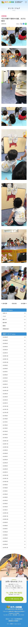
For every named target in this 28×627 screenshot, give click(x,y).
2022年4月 (5, 393)
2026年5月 (5, 340)
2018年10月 (5, 519)
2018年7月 (5, 528)
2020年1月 (5, 472)
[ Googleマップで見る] (14, 613)
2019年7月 (5, 491)
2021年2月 (5, 437)
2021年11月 (5, 409)
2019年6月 (5, 494)
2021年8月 (5, 418)
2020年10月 (5, 447)
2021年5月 (5, 428)
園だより (5, 319)
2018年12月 (5, 513)
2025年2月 (5, 381)
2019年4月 (5, 500)
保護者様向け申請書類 (13, 620)
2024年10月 (5, 390)
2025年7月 (5, 371)
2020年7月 (5, 456)
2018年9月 (5, 522)
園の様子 (4, 16)
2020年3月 (5, 466)
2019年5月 (5, 497)
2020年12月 (5, 440)
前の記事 (5, 303)
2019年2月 (5, 506)
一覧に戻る (14, 303)
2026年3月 (5, 346)
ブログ (4, 316)
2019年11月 (5, 478)
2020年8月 (5, 453)
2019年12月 (5, 475)
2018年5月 (5, 535)
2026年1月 (5, 353)
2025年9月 (5, 365)
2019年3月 (5, 503)
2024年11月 (5, 387)
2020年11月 (5, 444)
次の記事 (23, 303)
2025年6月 (5, 375)
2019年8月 (5, 488)
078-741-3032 (16, 593)
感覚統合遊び (6, 329)
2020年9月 (5, 450)
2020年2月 (5, 469)
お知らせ (5, 313)
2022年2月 (5, 400)
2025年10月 (5, 362)
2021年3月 (5, 434)
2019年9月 (5, 484)
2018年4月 (5, 538)
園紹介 (4, 325)
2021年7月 (5, 422)
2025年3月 (5, 378)
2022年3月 (5, 396)
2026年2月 (5, 349)
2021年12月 (5, 406)
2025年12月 (5, 356)
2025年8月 (5, 368)
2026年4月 (5, 343)
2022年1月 (5, 403)
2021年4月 (5, 431)
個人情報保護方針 (18, 618)
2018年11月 (5, 516)
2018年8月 (5, 525)
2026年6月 (5, 337)
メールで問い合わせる (13, 599)
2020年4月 (5, 462)
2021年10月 (5, 412)
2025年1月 (5, 384)
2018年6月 (5, 532)
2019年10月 (5, 481)
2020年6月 (5, 459)
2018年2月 (5, 544)
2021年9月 (5, 415)
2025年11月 (5, 359)
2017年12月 (5, 547)
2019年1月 (5, 510)
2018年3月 (5, 541)
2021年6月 (5, 425)
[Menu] (25, 2)
